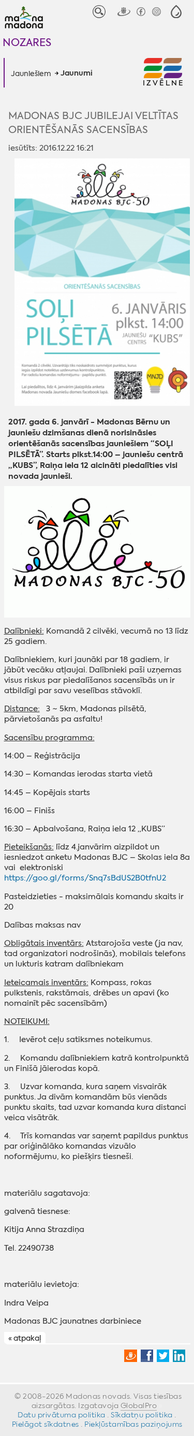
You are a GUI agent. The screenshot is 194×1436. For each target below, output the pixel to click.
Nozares (27, 42)
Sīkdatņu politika (142, 1414)
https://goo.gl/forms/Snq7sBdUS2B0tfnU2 (85, 878)
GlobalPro (139, 1405)
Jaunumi (77, 73)
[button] (176, 12)
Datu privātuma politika (62, 1414)
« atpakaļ (24, 1338)
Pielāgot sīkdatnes (45, 1424)
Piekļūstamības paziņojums (133, 1424)
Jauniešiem (31, 73)
